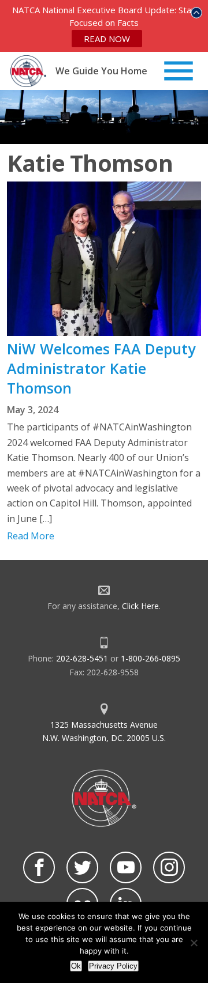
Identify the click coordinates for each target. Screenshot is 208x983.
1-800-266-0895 (150, 658)
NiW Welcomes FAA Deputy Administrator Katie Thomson (101, 368)
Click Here (140, 605)
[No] (193, 942)
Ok (76, 966)
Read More (30, 536)
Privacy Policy (113, 966)
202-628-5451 (82, 658)
